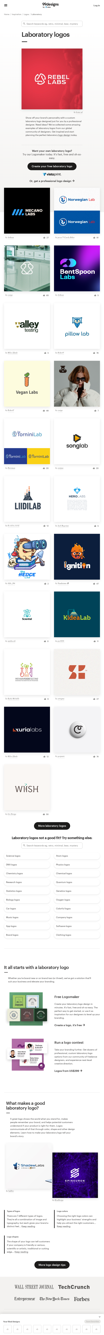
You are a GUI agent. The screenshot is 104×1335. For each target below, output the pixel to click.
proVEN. (61, 641)
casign (10, 295)
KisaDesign (59, 1200)
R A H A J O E (13, 525)
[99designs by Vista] (50, 5)
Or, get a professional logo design (50, 180)
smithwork (11, 641)
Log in (97, 5)
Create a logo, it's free (68, 1025)
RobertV (61, 352)
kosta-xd (79, 112)
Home (7, 14)
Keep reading (28, 1226)
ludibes (11, 1191)
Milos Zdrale (13, 352)
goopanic (61, 756)
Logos (27, 14)
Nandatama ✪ (63, 583)
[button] (100, 1317)
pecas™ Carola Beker (66, 237)
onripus (60, 468)
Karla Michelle (13, 698)
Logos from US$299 (66, 1070)
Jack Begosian (63, 525)
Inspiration (17, 14)
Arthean (11, 237)
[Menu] (5, 5)
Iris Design (12, 814)
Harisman (11, 468)
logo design (64, 135)
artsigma (61, 698)
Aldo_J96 (11, 583)
